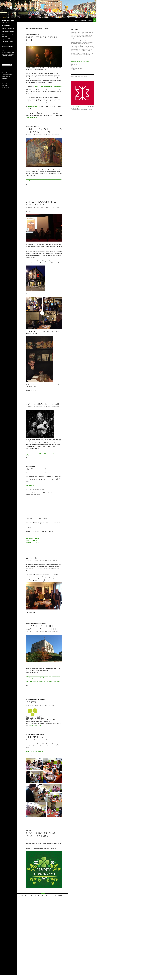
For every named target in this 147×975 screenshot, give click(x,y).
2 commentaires (50, 689)
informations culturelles (32, 34)
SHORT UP (78, 106)
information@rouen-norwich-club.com (80, 61)
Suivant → (61, 879)
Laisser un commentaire (53, 43)
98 (46, 879)
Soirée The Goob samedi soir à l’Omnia (42, 203)
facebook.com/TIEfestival (32, 522)
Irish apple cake (36, 720)
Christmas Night (10, 52)
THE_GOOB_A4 (30, 485)
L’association (83, 20)
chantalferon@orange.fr (35, 709)
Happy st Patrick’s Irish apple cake (35, 735)
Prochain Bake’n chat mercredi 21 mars (40, 818)
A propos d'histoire (6, 72)
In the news (4, 78)
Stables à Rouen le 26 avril (43, 403)
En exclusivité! (36, 469)
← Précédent (25, 879)
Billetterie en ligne (32, 117)
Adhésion (76, 20)
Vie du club (42, 538)
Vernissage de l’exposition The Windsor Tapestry (8, 55)
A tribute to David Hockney (7, 41)
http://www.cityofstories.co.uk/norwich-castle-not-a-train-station (43, 665)
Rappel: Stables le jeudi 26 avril (43, 39)
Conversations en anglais (32, 538)
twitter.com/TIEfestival (32, 524)
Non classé (4, 83)
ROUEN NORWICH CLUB (10, 20)
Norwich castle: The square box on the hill (41, 611)
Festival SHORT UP (30, 199)
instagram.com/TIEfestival (33, 526)
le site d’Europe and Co (33, 106)
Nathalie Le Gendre (40, 43)
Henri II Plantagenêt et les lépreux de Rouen (44, 130)
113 (55, 879)
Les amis (90, 20)
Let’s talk (32, 541)
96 (39, 879)
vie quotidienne (5, 87)
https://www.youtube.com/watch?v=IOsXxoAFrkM (48, 86)
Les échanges (43, 607)
